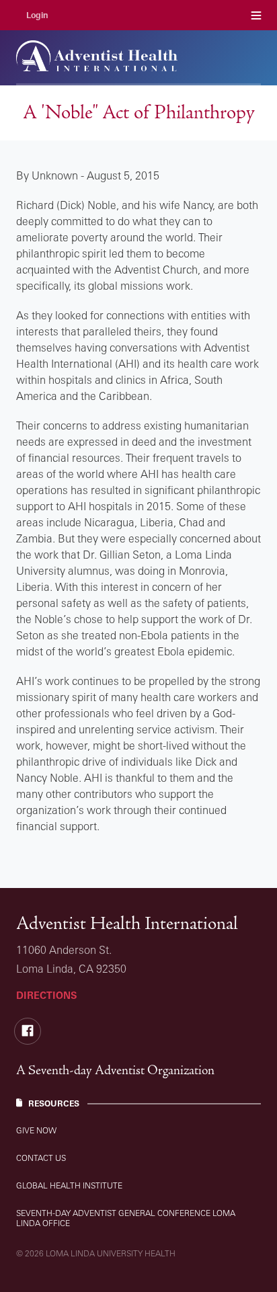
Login (37, 15)
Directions (46, 995)
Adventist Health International (127, 923)
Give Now (36, 1130)
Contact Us (41, 1158)
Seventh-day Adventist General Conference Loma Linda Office (125, 1218)
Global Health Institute (69, 1185)
